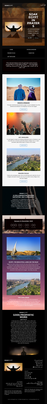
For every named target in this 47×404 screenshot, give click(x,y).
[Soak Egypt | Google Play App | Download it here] (37, 38)
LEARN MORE (23, 109)
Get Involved (27, 376)
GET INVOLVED (11, 56)
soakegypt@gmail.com (34, 399)
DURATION (31, 53)
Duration (26, 375)
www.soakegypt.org (12, 399)
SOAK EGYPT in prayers (33, 20)
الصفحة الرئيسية (39, 360)
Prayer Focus (27, 374)
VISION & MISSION (31, 49)
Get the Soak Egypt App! (30, 378)
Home (26, 371)
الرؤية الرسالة (40, 362)
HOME (11, 49)
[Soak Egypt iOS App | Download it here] (30, 38)
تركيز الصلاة (40, 363)
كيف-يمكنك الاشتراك (38, 367)
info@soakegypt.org (23, 399)
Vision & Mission (28, 372)
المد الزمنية (40, 365)
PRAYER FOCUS (11, 53)
